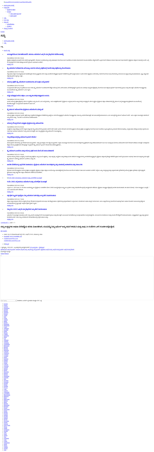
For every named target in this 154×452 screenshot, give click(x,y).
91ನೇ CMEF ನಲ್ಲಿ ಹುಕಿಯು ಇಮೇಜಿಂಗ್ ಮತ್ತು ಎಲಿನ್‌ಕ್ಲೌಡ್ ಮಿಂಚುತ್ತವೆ (27, 181)
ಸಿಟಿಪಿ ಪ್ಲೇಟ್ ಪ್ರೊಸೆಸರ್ (15, 13)
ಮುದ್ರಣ (9, 11)
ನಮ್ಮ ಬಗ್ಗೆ (6, 22)
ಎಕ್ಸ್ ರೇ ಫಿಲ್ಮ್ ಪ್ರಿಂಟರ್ (58, 249)
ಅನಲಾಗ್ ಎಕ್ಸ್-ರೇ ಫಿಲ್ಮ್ (21, 249)
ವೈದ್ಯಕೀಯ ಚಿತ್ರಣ (11, 9)
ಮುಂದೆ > (6, 222)
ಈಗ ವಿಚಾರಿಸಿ (4, 231)
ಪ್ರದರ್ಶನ (9, 26)
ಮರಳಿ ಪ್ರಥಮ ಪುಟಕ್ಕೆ (9, 5)
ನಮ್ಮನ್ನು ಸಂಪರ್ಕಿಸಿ (8, 28)
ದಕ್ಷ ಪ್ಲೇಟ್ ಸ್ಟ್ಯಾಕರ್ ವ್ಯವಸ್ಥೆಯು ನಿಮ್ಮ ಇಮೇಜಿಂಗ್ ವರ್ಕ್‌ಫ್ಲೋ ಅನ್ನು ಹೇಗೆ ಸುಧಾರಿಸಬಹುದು (31, 195)
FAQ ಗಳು (6, 20)
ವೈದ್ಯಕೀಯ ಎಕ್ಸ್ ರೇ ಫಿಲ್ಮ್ (46, 249)
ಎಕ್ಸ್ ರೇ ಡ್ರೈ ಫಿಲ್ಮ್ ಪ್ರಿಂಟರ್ (34, 249)
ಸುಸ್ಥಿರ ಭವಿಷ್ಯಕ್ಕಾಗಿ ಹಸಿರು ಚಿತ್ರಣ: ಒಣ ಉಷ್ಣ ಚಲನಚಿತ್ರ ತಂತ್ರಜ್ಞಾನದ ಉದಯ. (28, 95)
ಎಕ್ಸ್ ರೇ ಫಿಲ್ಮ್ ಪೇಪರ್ (69, 249)
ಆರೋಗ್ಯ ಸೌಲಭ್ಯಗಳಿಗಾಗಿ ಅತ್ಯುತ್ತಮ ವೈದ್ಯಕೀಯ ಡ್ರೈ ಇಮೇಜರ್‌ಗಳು (25, 123)
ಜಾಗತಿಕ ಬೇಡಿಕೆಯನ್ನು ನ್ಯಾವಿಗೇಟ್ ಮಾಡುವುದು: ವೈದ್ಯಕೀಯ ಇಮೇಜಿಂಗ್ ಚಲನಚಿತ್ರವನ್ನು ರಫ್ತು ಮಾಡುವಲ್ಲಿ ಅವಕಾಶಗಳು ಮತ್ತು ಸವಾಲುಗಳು (44, 164)
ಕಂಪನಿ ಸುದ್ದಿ (7, 50)
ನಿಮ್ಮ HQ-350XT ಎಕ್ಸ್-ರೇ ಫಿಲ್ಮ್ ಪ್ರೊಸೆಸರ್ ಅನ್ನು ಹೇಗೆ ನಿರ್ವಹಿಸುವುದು (27, 209)
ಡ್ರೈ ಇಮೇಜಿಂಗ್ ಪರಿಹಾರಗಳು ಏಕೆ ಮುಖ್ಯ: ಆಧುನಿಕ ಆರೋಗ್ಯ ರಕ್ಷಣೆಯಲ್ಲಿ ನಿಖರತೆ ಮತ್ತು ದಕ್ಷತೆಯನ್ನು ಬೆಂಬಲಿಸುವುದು (39, 68)
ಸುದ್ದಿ (5, 18)
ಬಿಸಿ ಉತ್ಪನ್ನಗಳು (34, 247)
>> (9, 222)
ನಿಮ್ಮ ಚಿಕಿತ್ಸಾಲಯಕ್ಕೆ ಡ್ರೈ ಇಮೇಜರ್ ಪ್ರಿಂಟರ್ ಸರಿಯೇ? (21, 137)
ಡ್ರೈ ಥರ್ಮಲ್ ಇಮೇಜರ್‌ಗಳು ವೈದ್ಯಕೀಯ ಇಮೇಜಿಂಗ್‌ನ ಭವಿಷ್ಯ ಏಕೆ (25, 109)
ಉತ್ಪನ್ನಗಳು (6, 7)
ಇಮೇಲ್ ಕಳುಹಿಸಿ (5, 253)
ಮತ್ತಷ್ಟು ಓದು (10, 64)
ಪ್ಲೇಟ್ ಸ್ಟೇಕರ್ (13, 16)
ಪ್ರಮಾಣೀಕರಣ (10, 24)
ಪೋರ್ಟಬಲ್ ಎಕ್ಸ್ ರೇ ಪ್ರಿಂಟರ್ (8, 249)
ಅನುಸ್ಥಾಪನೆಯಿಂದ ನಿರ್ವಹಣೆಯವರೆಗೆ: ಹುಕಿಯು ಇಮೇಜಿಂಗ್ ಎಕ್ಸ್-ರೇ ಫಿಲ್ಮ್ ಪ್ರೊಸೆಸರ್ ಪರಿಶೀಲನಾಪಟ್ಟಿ (35, 54)
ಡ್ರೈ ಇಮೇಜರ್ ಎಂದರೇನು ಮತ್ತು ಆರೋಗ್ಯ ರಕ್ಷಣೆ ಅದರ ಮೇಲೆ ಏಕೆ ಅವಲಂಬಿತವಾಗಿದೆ (30, 150)
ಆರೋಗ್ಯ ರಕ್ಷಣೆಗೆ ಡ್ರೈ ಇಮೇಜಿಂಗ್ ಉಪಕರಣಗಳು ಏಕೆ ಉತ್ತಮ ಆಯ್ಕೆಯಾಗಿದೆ (28, 82)
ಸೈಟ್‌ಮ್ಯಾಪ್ (41, 247)
